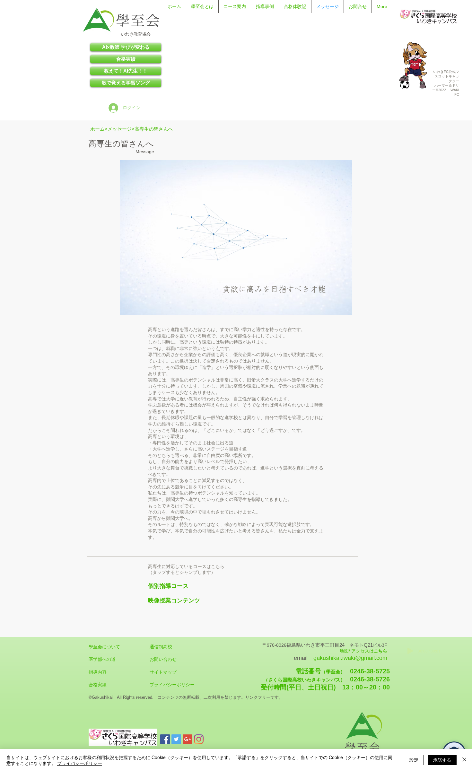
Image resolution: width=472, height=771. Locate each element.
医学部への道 (102, 659)
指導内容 (98, 672)
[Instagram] (199, 739)
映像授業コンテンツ (174, 600)
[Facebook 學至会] (165, 739)
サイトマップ (163, 672)
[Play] (410, 651)
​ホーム (97, 129)
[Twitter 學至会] (176, 739)
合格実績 (98, 684)
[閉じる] (464, 760)
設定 (413, 760)
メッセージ (120, 129)
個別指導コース (168, 586)
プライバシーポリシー (172, 684)
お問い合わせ (163, 659)
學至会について (104, 646)
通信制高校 (161, 646)
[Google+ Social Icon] (187, 739)
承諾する (442, 760)
